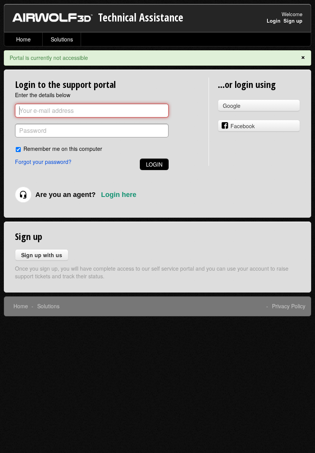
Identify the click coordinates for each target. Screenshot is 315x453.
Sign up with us (41, 255)
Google (231, 105)
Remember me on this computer (62, 148)
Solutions (62, 39)
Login (154, 164)
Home (23, 39)
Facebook (242, 126)
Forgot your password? (43, 161)
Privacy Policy (288, 306)
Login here (118, 194)
